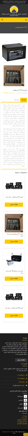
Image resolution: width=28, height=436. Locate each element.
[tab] (23, 100)
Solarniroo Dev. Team (19, 432)
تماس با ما (24, 418)
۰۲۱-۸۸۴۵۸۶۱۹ (21, 375)
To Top (25, 434)
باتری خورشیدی (19, 27)
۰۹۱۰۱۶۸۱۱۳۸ (22, 382)
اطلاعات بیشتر (14, 205)
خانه (26, 27)
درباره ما (25, 416)
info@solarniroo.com (18, 386)
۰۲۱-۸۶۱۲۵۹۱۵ (21, 379)
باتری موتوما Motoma (9, 93)
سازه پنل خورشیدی (22, 422)
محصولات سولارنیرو (22, 420)
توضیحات (23, 100)
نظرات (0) (16, 100)
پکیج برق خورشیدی (22, 424)
